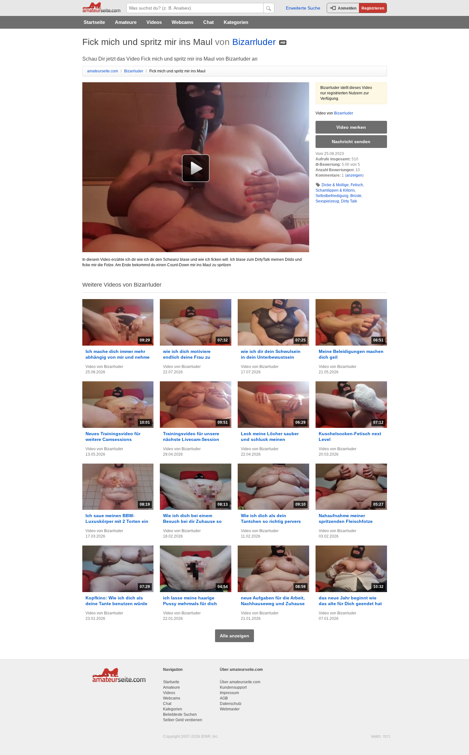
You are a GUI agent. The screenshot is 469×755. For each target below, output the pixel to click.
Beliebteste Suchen (180, 714)
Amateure (126, 22)
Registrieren (372, 8)
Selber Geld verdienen (182, 720)
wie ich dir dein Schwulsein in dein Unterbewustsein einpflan (271, 357)
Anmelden (347, 8)
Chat (208, 22)
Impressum (229, 693)
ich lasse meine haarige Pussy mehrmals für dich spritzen (190, 603)
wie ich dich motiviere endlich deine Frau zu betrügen (187, 357)
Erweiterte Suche (303, 8)
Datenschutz (231, 703)
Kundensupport (233, 687)
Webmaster (230, 709)
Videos (154, 22)
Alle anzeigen (234, 635)
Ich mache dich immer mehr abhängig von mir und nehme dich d (118, 357)
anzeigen (354, 175)
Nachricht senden (351, 141)
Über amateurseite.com (240, 682)
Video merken (351, 127)
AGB (224, 698)
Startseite (94, 22)
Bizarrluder (254, 42)
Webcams (182, 22)
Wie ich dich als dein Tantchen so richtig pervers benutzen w (271, 521)
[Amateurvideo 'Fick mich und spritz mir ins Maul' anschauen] (195, 168)
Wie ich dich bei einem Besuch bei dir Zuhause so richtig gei (192, 521)
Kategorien (236, 22)
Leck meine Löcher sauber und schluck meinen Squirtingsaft (270, 439)
